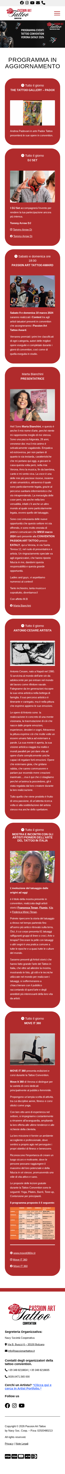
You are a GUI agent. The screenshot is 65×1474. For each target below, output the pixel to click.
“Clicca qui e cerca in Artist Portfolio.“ (28, 1386)
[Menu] (55, 13)
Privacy (9, 1443)
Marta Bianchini (22, 605)
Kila (51, 907)
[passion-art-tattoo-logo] (27, 13)
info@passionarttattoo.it (21, 1350)
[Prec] (18, 113)
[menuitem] (55, 13)
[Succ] (47, 113)
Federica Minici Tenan (24, 911)
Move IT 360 (20, 1259)
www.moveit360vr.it (24, 1253)
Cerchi (10, 1385)
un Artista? (23, 1385)
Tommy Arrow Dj (22, 229)
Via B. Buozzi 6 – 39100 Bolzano (25, 1344)
